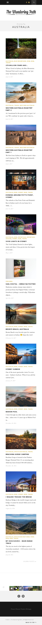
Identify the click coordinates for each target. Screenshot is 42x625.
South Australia (20, 451)
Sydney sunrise (13, 369)
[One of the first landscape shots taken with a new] (25, 588)
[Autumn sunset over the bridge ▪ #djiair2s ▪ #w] (30, 588)
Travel (8, 62)
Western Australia (27, 105)
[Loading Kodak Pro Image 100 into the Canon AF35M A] (16, 588)
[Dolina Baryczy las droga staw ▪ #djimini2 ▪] (35, 588)
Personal (9, 281)
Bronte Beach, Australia (17, 329)
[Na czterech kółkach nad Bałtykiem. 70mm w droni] (7, 588)
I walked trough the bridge (19, 497)
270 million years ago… (17, 65)
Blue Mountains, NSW (22, 61)
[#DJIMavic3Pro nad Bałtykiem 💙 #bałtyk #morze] (2, 588)
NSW (32, 61)
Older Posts (29, 561)
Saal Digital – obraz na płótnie (21, 284)
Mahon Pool (11, 412)
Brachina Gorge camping (17, 454)
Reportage (22, 237)
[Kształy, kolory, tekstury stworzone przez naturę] (39, 588)
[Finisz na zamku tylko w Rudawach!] (11, 588)
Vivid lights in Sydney (16, 241)
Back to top (30, 622)
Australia (9, 61)
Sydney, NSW (22, 192)
